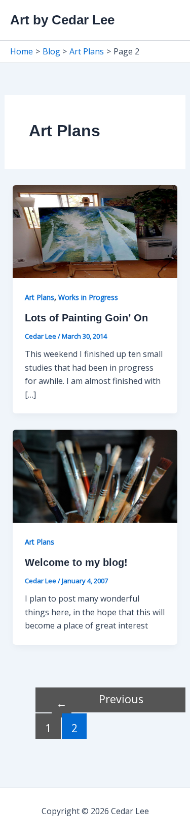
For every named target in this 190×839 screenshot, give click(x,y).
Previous (99, 701)
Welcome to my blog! (76, 562)
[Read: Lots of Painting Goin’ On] (95, 230)
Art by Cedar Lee (62, 19)
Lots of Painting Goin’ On (86, 317)
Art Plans (39, 297)
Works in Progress (88, 297)
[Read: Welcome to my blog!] (95, 475)
